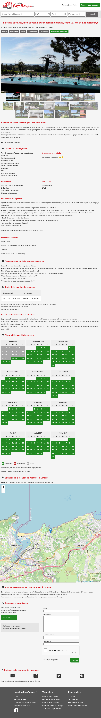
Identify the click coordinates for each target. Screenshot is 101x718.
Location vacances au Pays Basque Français (17, 27)
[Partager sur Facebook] (35, 675)
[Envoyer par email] (12, 675)
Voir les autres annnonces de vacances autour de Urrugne (20, 681)
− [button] (3, 490)
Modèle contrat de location (77, 706)
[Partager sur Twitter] (58, 675)
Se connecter (73, 699)
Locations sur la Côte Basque (52, 706)
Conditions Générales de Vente (25, 702)
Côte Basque (39, 27)
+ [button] (3, 487)
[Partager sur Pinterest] (81, 675)
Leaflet (79, 582)
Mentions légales (20, 699)
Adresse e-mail (49, 635)
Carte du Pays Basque (50, 696)
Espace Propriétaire (69, 5)
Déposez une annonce (90, 5)
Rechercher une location (50, 699)
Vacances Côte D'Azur (22, 706)
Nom (45, 608)
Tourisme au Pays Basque (51, 708)
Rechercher (92, 14)
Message (47, 614)
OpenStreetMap (88, 582)
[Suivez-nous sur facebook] (16, 710)
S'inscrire (71, 696)
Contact (16, 696)
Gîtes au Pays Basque (50, 702)
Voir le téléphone (9, 618)
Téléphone (47, 641)
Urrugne (48, 27)
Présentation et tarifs (75, 702)
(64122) (53, 27)
